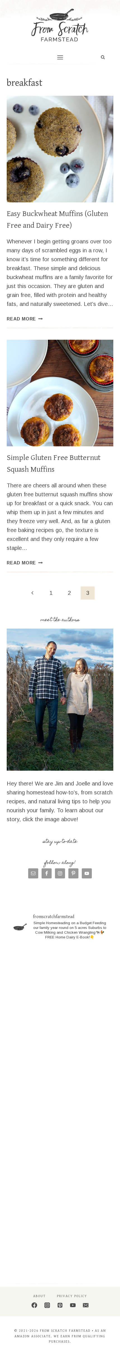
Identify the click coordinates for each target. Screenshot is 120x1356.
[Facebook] (34, 1305)
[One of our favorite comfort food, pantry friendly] (60, 1137)
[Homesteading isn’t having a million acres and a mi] (60, 1028)
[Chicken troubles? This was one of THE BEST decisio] (60, 973)
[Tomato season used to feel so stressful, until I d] (60, 1192)
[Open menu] (60, 57)
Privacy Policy (72, 1296)
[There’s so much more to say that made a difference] (60, 1247)
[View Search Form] (103, 57)
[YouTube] (72, 1305)
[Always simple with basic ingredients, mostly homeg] (60, 1082)
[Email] (85, 1305)
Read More (25, 319)
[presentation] (60, 149)
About (39, 1296)
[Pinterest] (60, 1305)
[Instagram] (47, 1305)
